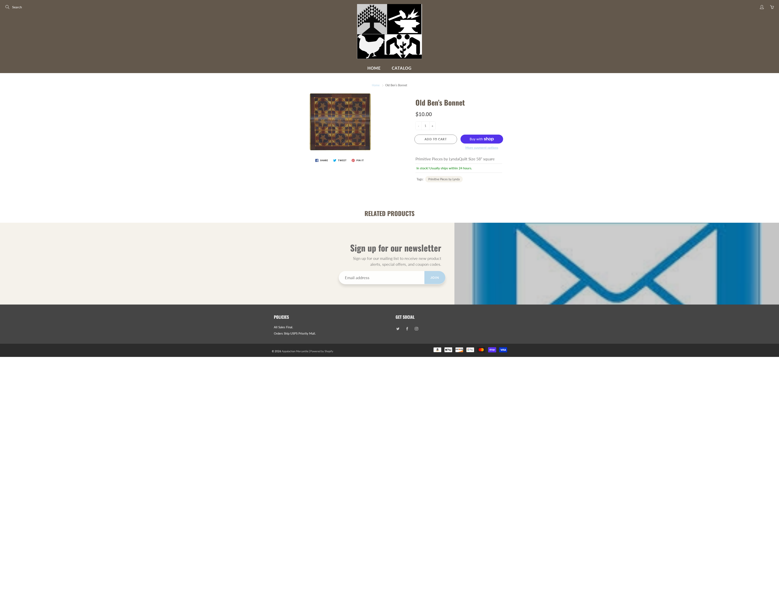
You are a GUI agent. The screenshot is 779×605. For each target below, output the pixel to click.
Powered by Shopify (321, 351)
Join (434, 277)
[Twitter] (397, 328)
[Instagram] (416, 328)
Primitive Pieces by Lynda (444, 179)
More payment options (481, 147)
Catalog (402, 68)
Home (374, 68)
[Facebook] (407, 328)
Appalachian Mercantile (295, 351)
